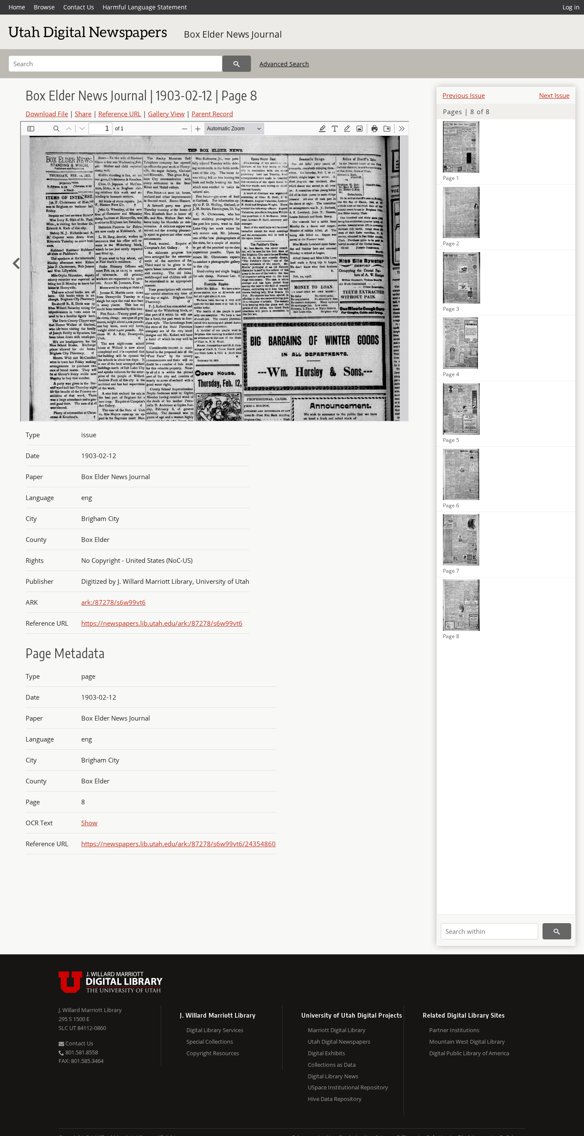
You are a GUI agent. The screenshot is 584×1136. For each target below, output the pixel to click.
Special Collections (209, 1041)
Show (89, 822)
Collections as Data (332, 1064)
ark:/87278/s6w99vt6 (113, 602)
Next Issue (554, 95)
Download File (47, 113)
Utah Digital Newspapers (339, 1041)
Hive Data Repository (335, 1099)
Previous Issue (463, 95)
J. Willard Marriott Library (90, 1010)
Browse (44, 7)
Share (83, 113)
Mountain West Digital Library (467, 1041)
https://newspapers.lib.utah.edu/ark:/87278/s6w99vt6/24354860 (178, 843)
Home (17, 7)
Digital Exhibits (326, 1053)
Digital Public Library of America (469, 1053)
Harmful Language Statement (145, 7)
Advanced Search (284, 64)
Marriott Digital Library (337, 1030)
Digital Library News (333, 1076)
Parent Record (212, 113)
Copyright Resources (212, 1053)
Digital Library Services (214, 1030)
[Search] (236, 64)
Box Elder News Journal (233, 34)
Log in (571, 7)
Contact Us (78, 7)
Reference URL (119, 113)
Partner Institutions (454, 1030)
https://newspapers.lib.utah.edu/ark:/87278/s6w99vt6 (161, 623)
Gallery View (166, 113)
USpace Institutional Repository (348, 1087)
